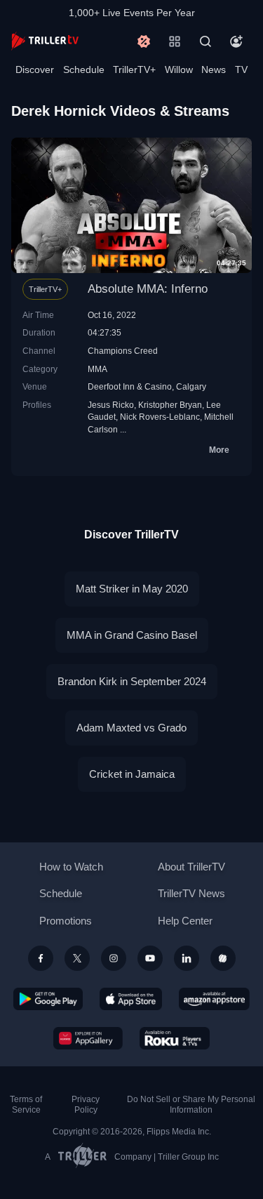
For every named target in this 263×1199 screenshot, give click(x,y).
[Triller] (223, 958)
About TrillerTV (191, 867)
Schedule (83, 69)
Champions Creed (123, 350)
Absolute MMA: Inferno (148, 289)
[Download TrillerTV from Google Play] (48, 999)
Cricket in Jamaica (132, 774)
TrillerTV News (191, 893)
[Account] (236, 41)
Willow (179, 69)
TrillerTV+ (134, 69)
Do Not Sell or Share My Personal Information (191, 1104)
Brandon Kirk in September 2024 (132, 681)
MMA (97, 368)
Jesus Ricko (111, 404)
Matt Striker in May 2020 (132, 589)
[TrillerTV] (45, 41)
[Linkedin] (186, 958)
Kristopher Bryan (170, 404)
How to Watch (71, 867)
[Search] (205, 41)
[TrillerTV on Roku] (175, 1038)
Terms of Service (26, 1104)
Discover (34, 69)
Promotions (65, 921)
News (213, 69)
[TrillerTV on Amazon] (214, 999)
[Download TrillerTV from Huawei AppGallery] (88, 1038)
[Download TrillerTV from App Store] (131, 999)
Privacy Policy (86, 1104)
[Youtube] (150, 958)
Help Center (185, 921)
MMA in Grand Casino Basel (132, 635)
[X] (77, 958)
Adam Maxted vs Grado (131, 728)
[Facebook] (40, 958)
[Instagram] (113, 958)
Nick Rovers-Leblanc (160, 416)
